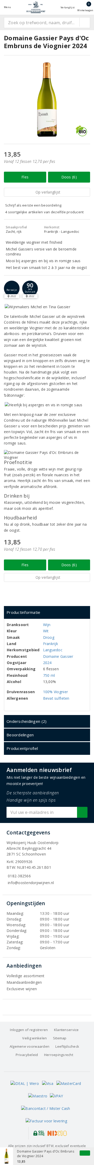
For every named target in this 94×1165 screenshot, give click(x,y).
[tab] (47, 612)
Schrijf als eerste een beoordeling (33, 205)
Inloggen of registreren (29, 1029)
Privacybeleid (27, 1054)
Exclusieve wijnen (22, 988)
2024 (47, 662)
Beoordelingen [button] (20, 734)
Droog (48, 637)
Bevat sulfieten (56, 698)
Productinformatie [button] (23, 612)
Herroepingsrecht (58, 1054)
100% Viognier (55, 691)
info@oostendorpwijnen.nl (31, 882)
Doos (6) (69, 177)
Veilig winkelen (34, 1038)
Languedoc (52, 649)
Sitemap (60, 1038)
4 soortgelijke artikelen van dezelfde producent (44, 212)
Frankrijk (50, 643)
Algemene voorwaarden (29, 1046)
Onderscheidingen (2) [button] (26, 721)
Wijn (47, 624)
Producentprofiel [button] (22, 748)
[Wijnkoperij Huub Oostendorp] (36, 7)
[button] (12, 288)
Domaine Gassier (58, 656)
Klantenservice (66, 1029)
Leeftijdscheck (67, 1046)
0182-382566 (19, 875)
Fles (24, 177)
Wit (46, 630)
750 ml (49, 675)
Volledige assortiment (26, 975)
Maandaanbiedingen (24, 982)
